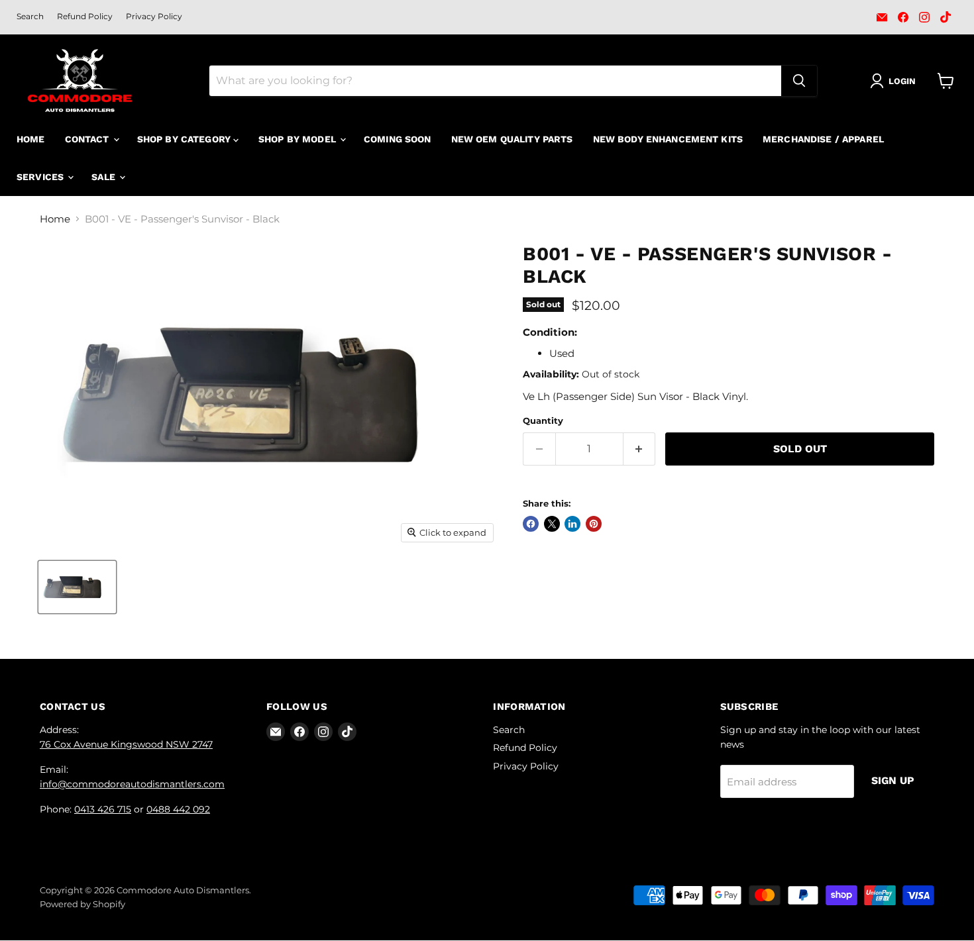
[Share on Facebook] (531, 524)
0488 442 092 (178, 809)
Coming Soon (397, 139)
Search (30, 16)
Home (31, 139)
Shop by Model (298, 139)
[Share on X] (552, 524)
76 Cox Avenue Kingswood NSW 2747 (126, 744)
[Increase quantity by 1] (639, 449)
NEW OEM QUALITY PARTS (512, 139)
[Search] (799, 81)
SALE (104, 177)
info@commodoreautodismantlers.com (132, 784)
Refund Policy (85, 16)
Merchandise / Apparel (823, 139)
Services (41, 177)
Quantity (543, 421)
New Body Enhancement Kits (668, 139)
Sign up (892, 780)
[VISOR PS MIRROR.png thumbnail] (77, 587)
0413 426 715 (102, 809)
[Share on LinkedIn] (572, 524)
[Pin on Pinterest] (594, 524)
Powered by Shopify (82, 904)
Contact (88, 139)
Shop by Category (185, 139)
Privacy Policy (154, 16)
